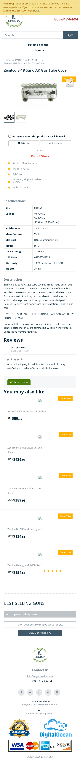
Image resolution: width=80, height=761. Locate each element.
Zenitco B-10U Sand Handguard (24, 529)
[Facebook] (21, 692)
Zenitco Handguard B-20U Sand (24, 565)
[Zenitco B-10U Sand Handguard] (40, 519)
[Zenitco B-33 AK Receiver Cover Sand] (40, 478)
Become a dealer (38, 44)
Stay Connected (38, 632)
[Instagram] (57, 692)
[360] (9, 117)
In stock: (40, 150)
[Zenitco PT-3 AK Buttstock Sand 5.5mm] (40, 437)
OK (38, 10)
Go (70, 35)
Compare (57, 143)
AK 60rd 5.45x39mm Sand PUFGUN (26, 411)
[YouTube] (48, 692)
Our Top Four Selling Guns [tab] (21, 614)
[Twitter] (30, 692)
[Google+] (39, 692)
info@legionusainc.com (40, 676)
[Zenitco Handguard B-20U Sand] (40, 555)
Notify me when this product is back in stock (39, 136)
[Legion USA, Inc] (14, 19)
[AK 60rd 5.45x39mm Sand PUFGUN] (40, 401)
